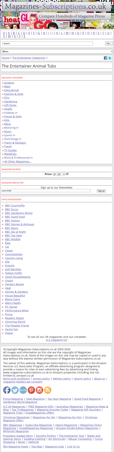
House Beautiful (15, 295)
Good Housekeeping (17, 277)
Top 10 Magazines (23, 409)
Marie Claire (12, 299)
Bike (7, 243)
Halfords (33, 442)
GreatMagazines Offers (40, 412)
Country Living (14, 258)
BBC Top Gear (13, 235)
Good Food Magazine (87, 399)
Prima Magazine (13, 399)
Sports (8, 135)
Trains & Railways (15, 142)
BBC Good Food (15, 216)
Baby (7, 86)
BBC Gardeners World (18, 213)
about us (99, 378)
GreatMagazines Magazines (36, 428)
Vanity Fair (11, 329)
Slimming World (15, 321)
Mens (7, 124)
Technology (11, 139)
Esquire (9, 265)
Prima (8, 314)
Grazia (9, 280)
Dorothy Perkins (46, 436)
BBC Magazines (12, 425)
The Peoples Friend (17, 325)
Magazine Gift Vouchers (86, 409)
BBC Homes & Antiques (19, 224)
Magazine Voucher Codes (52, 409)
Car (7, 246)
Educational (11, 90)
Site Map (36, 446)
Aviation (9, 82)
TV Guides (10, 150)
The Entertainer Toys (71, 436)
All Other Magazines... (17, 161)
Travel (8, 146)
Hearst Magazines (66, 425)
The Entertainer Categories (28, 58)
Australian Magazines (69, 406)
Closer (9, 250)
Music (8, 131)
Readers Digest (14, 318)
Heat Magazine (35, 399)
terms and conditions (16, 378)
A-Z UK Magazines (14, 406)
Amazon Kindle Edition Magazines (77, 428)
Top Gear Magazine (59, 399)
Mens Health (13, 303)
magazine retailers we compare (22, 381)
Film (7, 97)
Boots (21, 442)
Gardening (10, 101)
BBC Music (11, 228)
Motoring (10, 127)
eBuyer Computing (80, 439)
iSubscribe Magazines (38, 425)
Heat (8, 288)
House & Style (13, 116)
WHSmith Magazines (16, 431)
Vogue (9, 333)
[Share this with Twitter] (110, 59)
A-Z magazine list (56, 340)
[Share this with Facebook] (105, 59)
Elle (7, 262)
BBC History (12, 220)
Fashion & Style (13, 94)
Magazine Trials (13, 412)
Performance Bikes (17, 310)
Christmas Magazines (16, 417)
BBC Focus (11, 209)
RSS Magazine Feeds (15, 446)
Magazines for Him (70, 417)
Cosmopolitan (14, 254)
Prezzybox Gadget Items (18, 436)
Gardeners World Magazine (20, 402)
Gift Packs (10, 105)
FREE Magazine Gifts (40, 406)
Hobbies (9, 112)
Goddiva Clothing (34, 439)
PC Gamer (11, 307)
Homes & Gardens (16, 292)
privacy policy (41, 378)
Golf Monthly (13, 269)
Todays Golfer (13, 273)
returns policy (82, 378)
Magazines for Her (44, 417)
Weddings (10, 154)
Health (8, 109)
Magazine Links (54, 446)
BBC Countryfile (15, 205)
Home (5, 58)
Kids (7, 120)
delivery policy (62, 378)
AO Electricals (56, 439)
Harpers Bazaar (14, 284)
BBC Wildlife (12, 239)
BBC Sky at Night (15, 232)
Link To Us (73, 446)
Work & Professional (17, 157)
